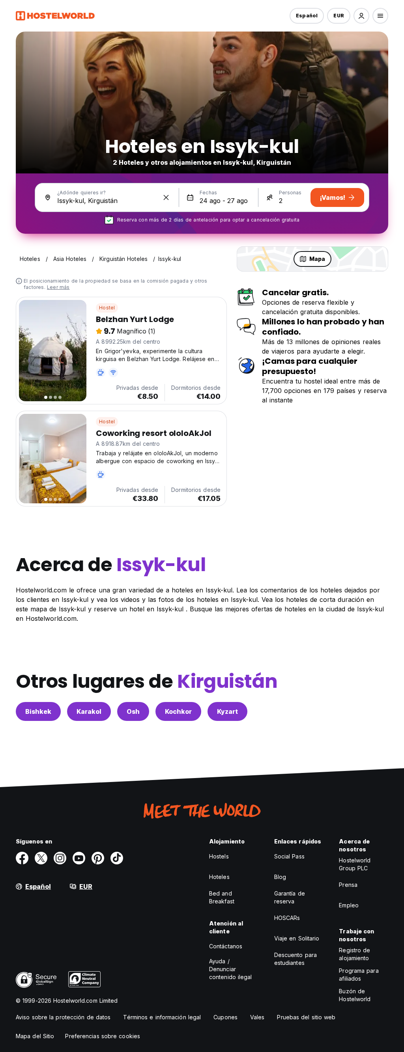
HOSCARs (287, 917)
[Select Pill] (361, 16)
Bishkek (38, 711)
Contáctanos (225, 946)
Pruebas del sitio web (306, 1017)
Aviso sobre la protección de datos (63, 1017)
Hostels (219, 856)
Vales (257, 1017)
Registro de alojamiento (354, 954)
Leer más (58, 287)
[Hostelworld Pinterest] (98, 858)
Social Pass (289, 856)
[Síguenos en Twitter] (41, 858)
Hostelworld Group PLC (354, 864)
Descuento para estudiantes (295, 958)
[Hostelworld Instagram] (60, 858)
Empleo (349, 905)
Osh (133, 711)
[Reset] (166, 197)
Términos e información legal (162, 1017)
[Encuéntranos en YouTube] (79, 858)
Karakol (89, 711)
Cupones (225, 1017)
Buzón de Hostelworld (354, 995)
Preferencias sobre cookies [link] (102, 1036)
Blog (280, 876)
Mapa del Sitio (35, 1036)
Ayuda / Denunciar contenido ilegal (230, 969)
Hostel (107, 308)
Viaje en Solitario (297, 938)
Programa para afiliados (358, 974)
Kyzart (227, 711)
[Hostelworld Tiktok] (116, 858)
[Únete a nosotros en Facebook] (22, 858)
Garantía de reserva (289, 897)
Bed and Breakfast (221, 897)
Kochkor (178, 711)
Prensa (348, 884)
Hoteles (219, 876)
